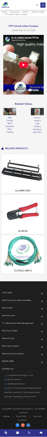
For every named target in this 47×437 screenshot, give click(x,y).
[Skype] (6, 433)
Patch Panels (7, 308)
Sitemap (6, 416)
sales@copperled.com (16, 384)
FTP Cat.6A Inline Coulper (16, 15)
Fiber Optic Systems (10, 346)
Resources (15, 12)
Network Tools (8, 338)
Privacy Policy (21, 416)
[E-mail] (17, 433)
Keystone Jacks (8, 316)
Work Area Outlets (10, 331)
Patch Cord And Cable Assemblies (16, 300)
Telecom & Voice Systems (13, 354)
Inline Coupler (38, 12)
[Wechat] (41, 433)
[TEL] (29, 433)
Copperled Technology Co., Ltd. (24, 409)
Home (4, 12)
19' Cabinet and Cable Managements (18, 323)
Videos (26, 12)
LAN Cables (7, 293)
